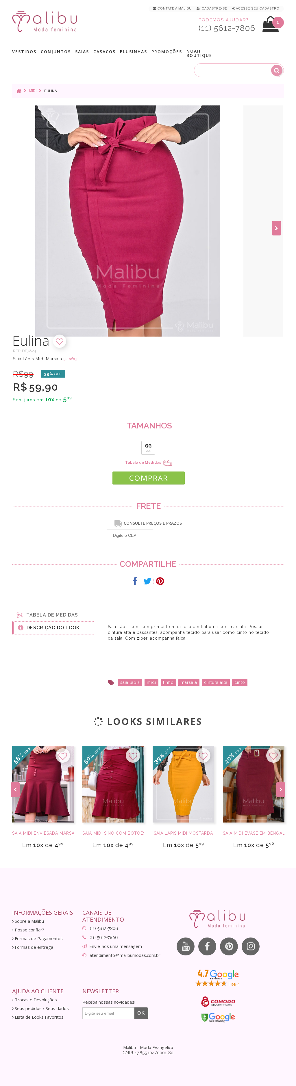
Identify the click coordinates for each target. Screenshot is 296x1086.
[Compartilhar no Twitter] (147, 581)
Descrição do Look (51, 627)
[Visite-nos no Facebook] (207, 946)
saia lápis (130, 682)
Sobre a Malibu (29, 921)
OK (141, 1013)
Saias (82, 51)
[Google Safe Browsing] (218, 1017)
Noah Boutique (199, 53)
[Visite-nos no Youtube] (186, 946)
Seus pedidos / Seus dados (41, 1008)
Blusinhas (133, 51)
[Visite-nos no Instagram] (251, 946)
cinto (239, 682)
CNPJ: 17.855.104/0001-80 (148, 1052)
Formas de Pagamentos (38, 938)
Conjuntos (56, 51)
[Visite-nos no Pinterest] (229, 946)
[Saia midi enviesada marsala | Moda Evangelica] (43, 784)
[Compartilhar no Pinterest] (160, 581)
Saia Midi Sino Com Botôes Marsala (113, 833)
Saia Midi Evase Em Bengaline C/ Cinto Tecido (253, 833)
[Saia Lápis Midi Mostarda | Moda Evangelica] (183, 784)
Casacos (104, 51)
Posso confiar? (29, 930)
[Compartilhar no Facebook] (135, 581)
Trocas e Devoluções (35, 1000)
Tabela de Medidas (143, 462)
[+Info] (70, 359)
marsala (189, 682)
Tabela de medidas (50, 615)
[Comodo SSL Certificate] (218, 1001)
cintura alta (215, 682)
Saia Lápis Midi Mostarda (183, 833)
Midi (32, 91)
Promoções (166, 51)
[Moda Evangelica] (45, 21)
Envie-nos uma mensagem (115, 946)
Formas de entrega (33, 947)
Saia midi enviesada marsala (43, 833)
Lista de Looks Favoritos (39, 1017)
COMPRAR (148, 478)
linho (168, 682)
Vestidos (24, 51)
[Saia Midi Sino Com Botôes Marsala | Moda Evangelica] (113, 784)
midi (151, 682)
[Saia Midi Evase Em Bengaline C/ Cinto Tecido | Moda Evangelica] (253, 784)
